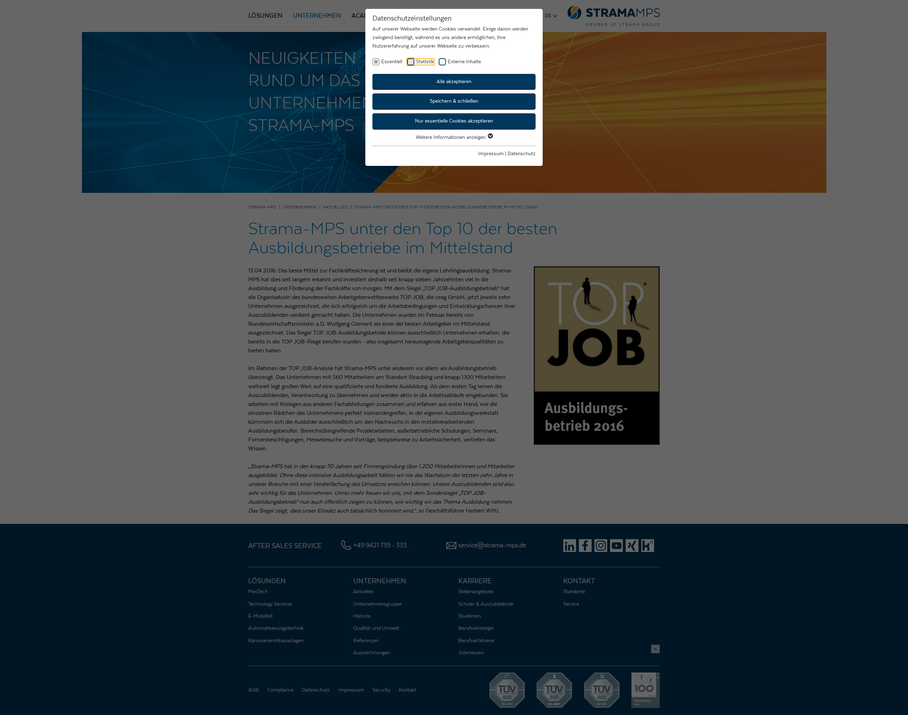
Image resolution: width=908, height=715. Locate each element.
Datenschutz (522, 154)
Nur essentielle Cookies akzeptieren (454, 121)
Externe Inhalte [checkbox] (464, 62)
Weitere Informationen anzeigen (451, 137)
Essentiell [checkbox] (391, 62)
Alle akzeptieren (454, 82)
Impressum (491, 154)
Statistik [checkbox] (425, 62)
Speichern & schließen (454, 101)
